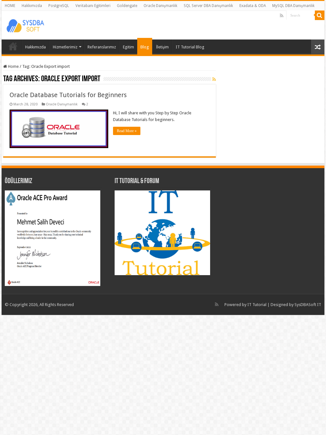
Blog (144, 47)
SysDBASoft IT (307, 304)
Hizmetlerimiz (65, 47)
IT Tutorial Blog (190, 47)
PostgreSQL (58, 6)
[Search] (319, 15)
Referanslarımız (102, 47)
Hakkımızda (32, 6)
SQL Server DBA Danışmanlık (208, 6)
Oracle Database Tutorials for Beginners (68, 95)
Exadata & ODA (252, 6)
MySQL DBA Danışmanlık (293, 6)
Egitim (128, 47)
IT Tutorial (256, 304)
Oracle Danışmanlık (160, 6)
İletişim (162, 47)
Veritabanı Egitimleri (92, 6)
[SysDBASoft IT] (25, 24)
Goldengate (127, 6)
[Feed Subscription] (214, 79)
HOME (10, 6)
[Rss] (281, 15)
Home (13, 66)
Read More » (127, 131)
